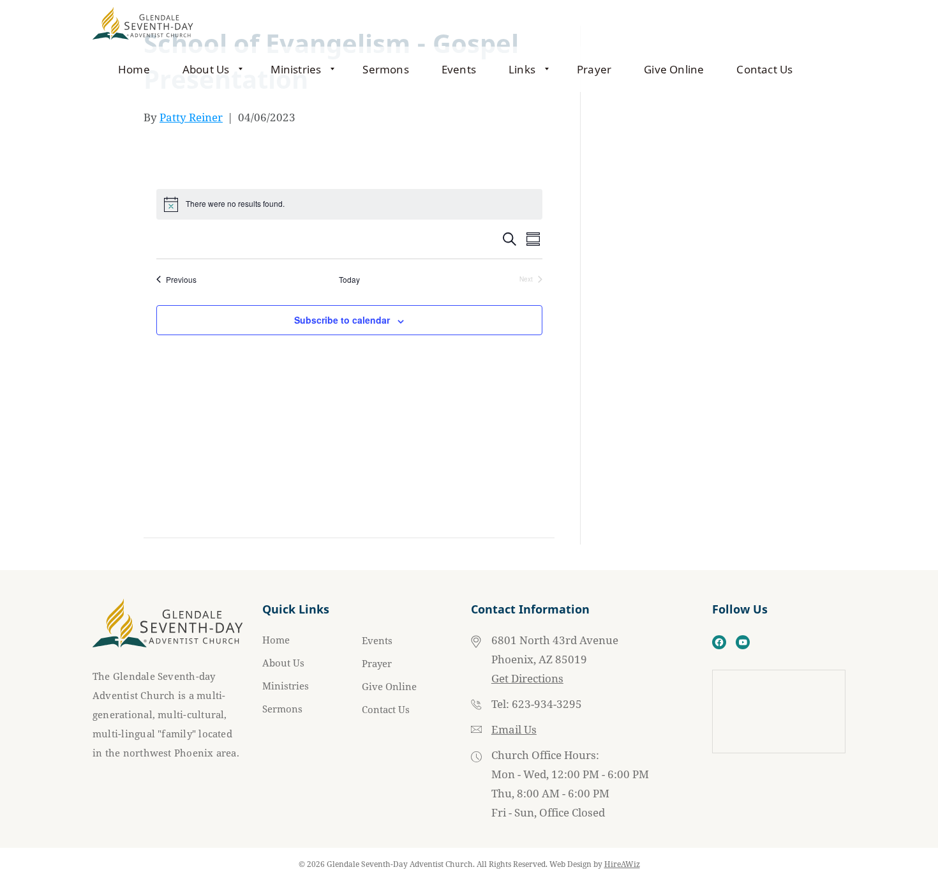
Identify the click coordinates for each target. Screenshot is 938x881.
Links (522, 69)
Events (459, 69)
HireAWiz (622, 864)
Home (134, 69)
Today (349, 280)
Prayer (594, 69)
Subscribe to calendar (342, 319)
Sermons (385, 69)
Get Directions (527, 678)
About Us (206, 69)
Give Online (674, 69)
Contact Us (764, 69)
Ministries (296, 69)
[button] (241, 69)
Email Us (514, 729)
